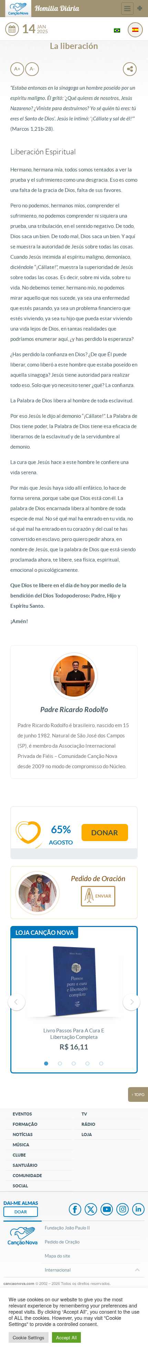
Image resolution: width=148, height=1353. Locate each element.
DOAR (20, 1212)
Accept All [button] (66, 1337)
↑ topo (138, 1095)
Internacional (58, 1270)
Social (20, 1186)
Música (21, 1145)
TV (84, 1114)
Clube (19, 1155)
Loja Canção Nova (44, 932)
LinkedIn (138, 1210)
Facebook (75, 1210)
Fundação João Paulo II (67, 1227)
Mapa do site (57, 1256)
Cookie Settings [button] (28, 1337)
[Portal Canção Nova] (18, 8)
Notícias (23, 1134)
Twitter (90, 1210)
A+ (17, 69)
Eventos (22, 1114)
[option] (74, 1002)
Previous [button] (16, 1001)
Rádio (88, 1124)
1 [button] (46, 1064)
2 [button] (60, 1064)
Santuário (25, 1165)
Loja (87, 1134)
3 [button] (74, 1064)
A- (32, 69)
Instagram (122, 1210)
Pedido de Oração (62, 1242)
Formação (25, 1124)
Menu (127, 8)
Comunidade (27, 1175)
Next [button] (131, 1001)
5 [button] (101, 1064)
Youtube (106, 1210)
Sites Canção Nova (140, 8)
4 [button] (88, 1064)
